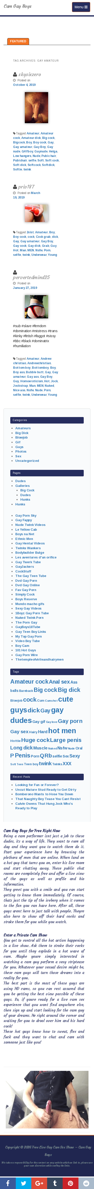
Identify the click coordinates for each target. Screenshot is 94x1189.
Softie (17, 169)
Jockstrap (20, 385)
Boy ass (19, 372)
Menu (82, 7)
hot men (62, 731)
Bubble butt (34, 372)
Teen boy (31, 764)
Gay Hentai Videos (30, 543)
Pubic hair (48, 156)
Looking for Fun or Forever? (37, 785)
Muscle (40, 748)
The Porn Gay (26, 622)
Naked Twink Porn (29, 618)
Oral (78, 748)
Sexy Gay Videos (28, 608)
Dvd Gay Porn (26, 580)
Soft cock (52, 160)
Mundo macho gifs (29, 604)
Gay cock (20, 246)
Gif (17, 442)
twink (27, 169)
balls (14, 691)
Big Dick (21, 433)
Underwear (39, 255)
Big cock (48, 138)
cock (31, 237)
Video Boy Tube (27, 641)
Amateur (33, 133)
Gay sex (19, 731)
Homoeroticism (31, 381)
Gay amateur (22, 147)
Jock (54, 381)
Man (23, 250)
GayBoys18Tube (27, 627)
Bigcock (19, 142)
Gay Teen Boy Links (30, 632)
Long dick (21, 747)
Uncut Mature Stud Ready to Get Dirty (45, 789)
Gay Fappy (23, 520)
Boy (29, 142)
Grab (45, 246)
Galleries (22, 486)
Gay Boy (40, 147)
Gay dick (34, 246)
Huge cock (35, 740)
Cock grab (43, 237)
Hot (16, 250)
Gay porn (70, 721)
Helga (53, 151)
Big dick (69, 690)
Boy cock (39, 142)
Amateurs (23, 428)
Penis (22, 755)
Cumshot (51, 700)
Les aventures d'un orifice (35, 557)
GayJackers (24, 566)
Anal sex (59, 682)
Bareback (26, 691)
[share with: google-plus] (39, 1183)
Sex (18, 456)
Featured (18, 41)
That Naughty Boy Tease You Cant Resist (47, 799)
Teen (20, 764)
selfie (32, 160)
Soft (40, 160)
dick (55, 237)
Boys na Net (24, 534)
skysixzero (29, 74)
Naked (49, 385)
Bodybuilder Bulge (29, 552)
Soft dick (19, 165)
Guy (53, 246)
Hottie (15, 741)
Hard (43, 731)
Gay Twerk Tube (28, 562)
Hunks (25, 499)
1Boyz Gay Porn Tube (32, 613)
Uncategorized (27, 461)
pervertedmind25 (31, 277)
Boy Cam (22, 646)
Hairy (33, 732)
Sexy (74, 755)
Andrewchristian (39, 363)
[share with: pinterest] (70, 1183)
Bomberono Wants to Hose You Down (44, 794)
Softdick (48, 165)
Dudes (20, 481)
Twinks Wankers (28, 548)
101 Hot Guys (25, 650)
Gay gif (38, 721)
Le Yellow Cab (26, 529)
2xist (30, 232)
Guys (19, 447)
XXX (67, 763)
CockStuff (23, 571)
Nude (36, 156)
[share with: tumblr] (55, 1183)
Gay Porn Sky (25, 515)
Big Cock (27, 490)
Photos (20, 451)
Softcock (34, 165)
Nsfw (38, 250)
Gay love (51, 721)
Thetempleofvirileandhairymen (39, 659)
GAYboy (27, 151)
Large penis (65, 740)
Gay (51, 142)
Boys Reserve (26, 599)
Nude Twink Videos (30, 525)
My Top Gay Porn (28, 636)
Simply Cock (24, 594)
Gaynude (40, 151)
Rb (48, 755)
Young (52, 255)
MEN (30, 250)
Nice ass (19, 390)
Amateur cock (29, 681)
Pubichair (20, 160)
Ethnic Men (24, 539)
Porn (47, 250)
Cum (40, 700)
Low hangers (22, 156)
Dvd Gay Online (27, 585)
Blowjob (21, 437)
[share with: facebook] (8, 1183)
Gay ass (33, 376)
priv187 (26, 186)
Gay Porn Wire (26, 655)
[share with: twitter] (24, 1183)
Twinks (57, 764)
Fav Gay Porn (25, 590)
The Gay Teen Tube (30, 576)
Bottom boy (22, 367)
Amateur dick (31, 138)
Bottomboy (40, 367)
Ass (73, 682)
